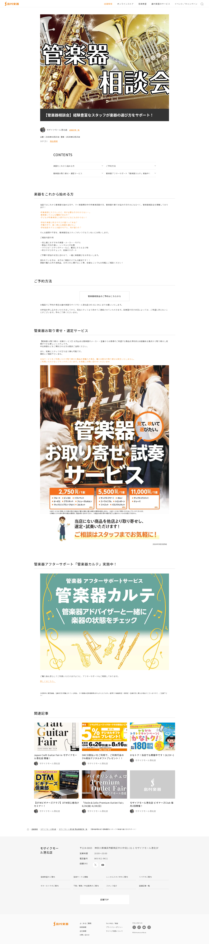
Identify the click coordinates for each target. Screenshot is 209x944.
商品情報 (54, 141)
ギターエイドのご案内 (50, 886)
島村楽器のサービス (160, 3)
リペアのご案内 (145, 877)
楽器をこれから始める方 (64, 166)
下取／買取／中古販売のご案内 (86, 886)
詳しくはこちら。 (48, 681)
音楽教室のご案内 (48, 877)
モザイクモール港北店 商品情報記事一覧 (73, 829)
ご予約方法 (111, 166)
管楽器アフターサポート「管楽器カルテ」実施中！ (128, 173)
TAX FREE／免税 (112, 923)
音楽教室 (142, 3)
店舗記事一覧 (74, 130)
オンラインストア (125, 3)
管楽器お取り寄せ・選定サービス (67, 173)
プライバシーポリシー (114, 927)
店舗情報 (108, 3)
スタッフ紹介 (111, 886)
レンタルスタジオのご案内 (117, 877)
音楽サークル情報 (80, 877)
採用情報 (83, 927)
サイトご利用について (114, 931)
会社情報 (83, 931)
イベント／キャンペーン (186, 3)
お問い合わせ (85, 935)
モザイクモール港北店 (48, 829)
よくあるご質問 (85, 923)
